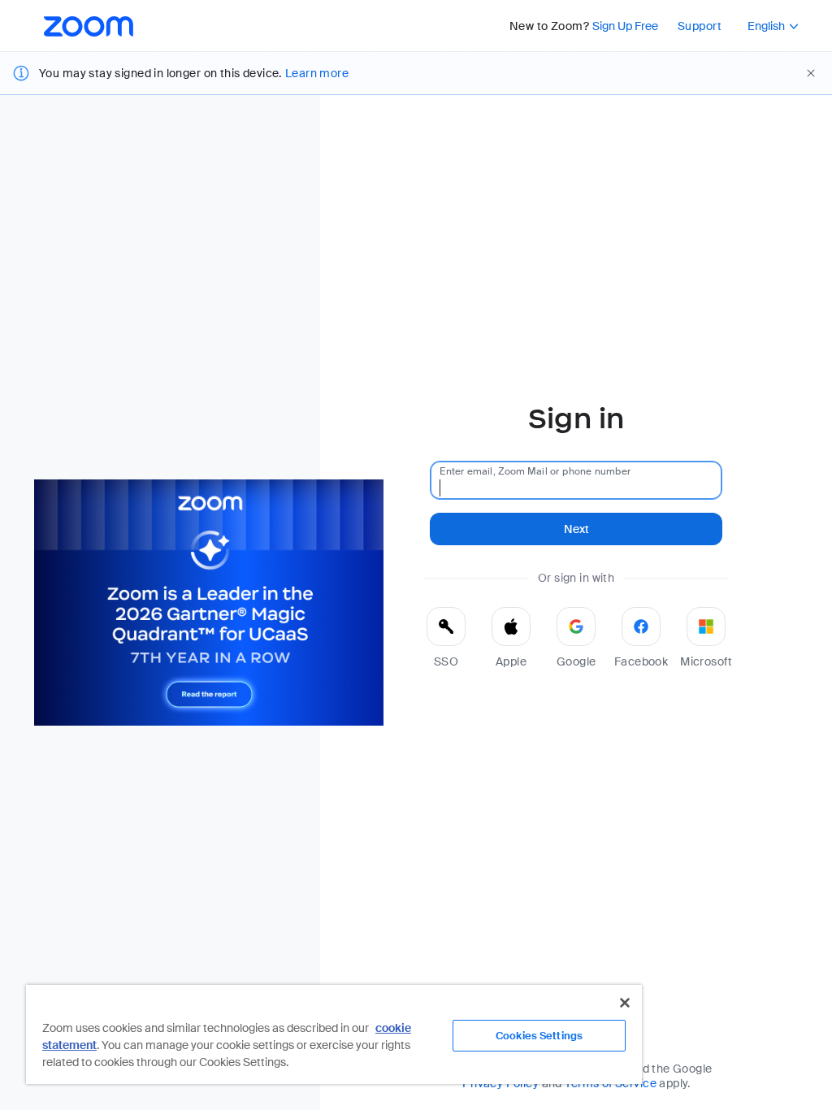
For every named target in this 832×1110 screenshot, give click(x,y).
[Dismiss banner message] (811, 73)
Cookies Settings (539, 1036)
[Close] (625, 1003)
